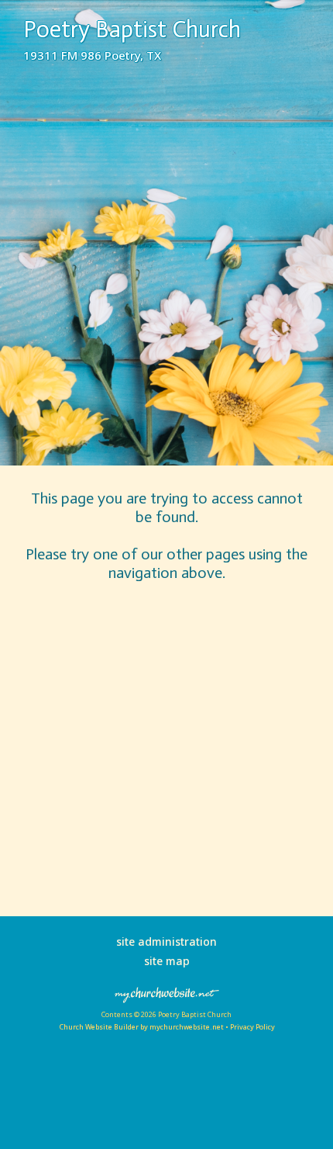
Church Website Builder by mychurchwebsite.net (141, 1027)
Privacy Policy (252, 1027)
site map (167, 960)
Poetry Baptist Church (132, 29)
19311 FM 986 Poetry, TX (92, 55)
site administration (166, 941)
